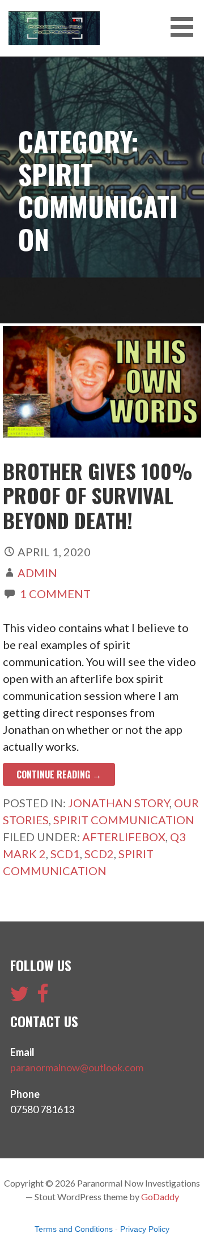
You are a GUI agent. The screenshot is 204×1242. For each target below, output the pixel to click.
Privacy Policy (144, 1229)
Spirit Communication (123, 819)
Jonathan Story (118, 803)
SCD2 (99, 853)
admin (37, 572)
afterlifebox (123, 836)
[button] (186, 27)
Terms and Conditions (74, 1229)
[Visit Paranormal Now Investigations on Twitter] (19, 997)
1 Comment (55, 593)
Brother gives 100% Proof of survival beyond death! (98, 495)
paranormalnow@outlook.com (76, 1067)
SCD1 (65, 853)
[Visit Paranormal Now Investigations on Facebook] (43, 997)
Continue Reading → (58, 774)
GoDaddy (160, 1196)
